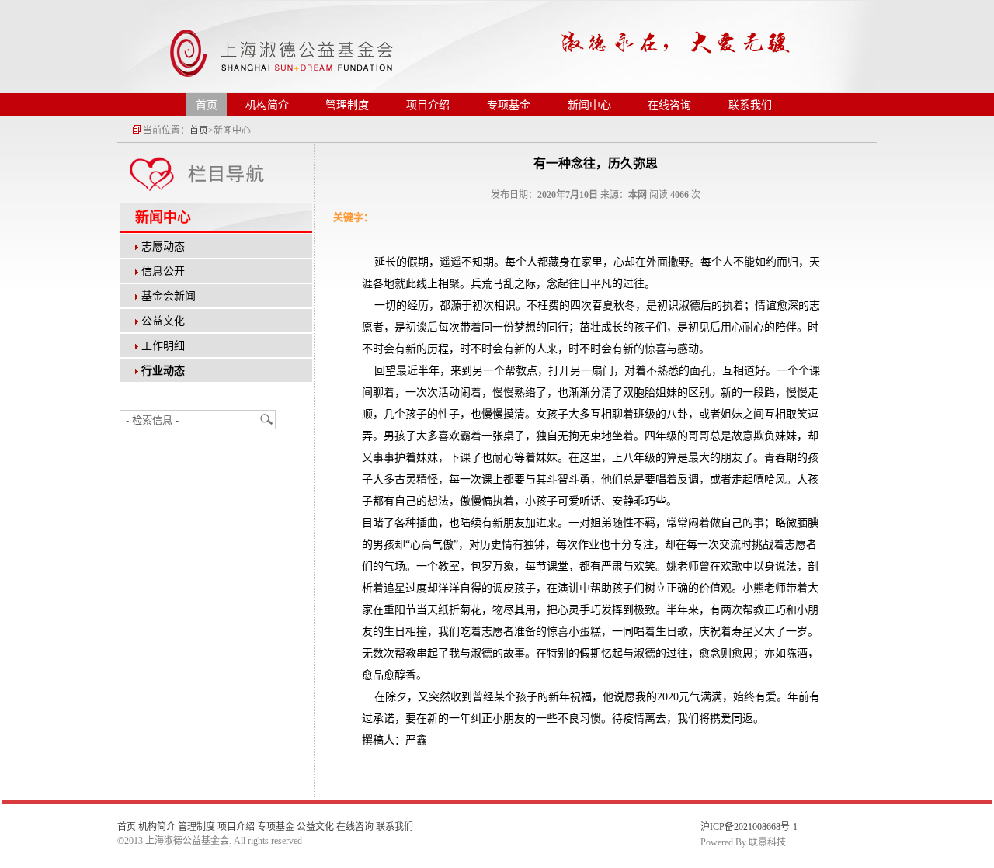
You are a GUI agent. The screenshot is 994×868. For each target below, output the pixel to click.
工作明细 (163, 346)
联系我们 (750, 105)
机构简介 (267, 105)
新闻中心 (589, 105)
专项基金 (508, 105)
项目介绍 (428, 105)
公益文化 (163, 321)
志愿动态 (163, 246)
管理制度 (347, 105)
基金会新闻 (168, 296)
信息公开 (163, 271)
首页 (206, 105)
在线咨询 (669, 105)
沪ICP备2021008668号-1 (749, 826)
